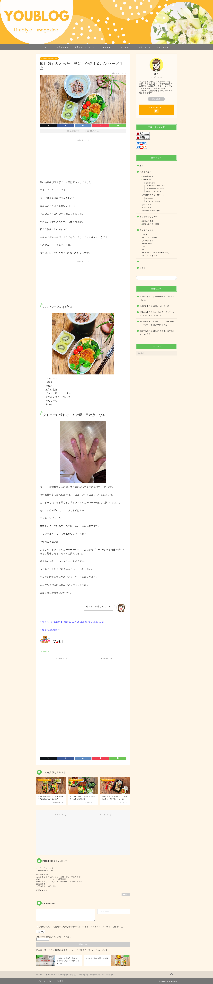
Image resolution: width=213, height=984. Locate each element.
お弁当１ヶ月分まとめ (153, 191)
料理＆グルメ (63, 47)
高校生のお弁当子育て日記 (49, 58)
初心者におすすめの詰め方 (155, 186)
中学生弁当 (147, 208)
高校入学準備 (147, 221)
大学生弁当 (147, 205)
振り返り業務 (147, 241)
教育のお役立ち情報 (150, 224)
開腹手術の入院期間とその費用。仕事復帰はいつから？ (157, 332)
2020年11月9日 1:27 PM (44, 870)
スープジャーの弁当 (152, 201)
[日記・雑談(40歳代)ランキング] (156, 138)
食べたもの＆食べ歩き (151, 211)
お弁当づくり (147, 179)
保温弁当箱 (45, 651)
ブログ (142, 262)
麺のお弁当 (149, 198)
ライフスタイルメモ (150, 256)
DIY (144, 250)
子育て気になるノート (84, 47)
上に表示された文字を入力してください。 (55, 937)
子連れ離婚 (147, 244)
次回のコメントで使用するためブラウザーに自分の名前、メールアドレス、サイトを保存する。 (81, 927)
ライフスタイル (107, 47)
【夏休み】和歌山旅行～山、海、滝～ (155, 306)
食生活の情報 (147, 176)
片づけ (145, 247)
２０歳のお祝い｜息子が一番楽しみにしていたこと (157, 298)
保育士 (142, 268)
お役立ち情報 (150, 183)
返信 (127, 894)
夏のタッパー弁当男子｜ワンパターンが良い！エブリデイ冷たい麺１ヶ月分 (157, 323)
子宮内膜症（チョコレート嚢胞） (156, 253)
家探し (145, 235)
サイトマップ (162, 47)
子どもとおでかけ (149, 238)
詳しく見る (156, 99)
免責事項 (60, 981)
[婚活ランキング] (156, 134)
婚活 (141, 166)
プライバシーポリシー (45, 981)
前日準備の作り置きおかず (155, 188)
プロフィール (126, 47)
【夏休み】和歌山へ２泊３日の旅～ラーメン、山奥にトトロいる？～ (157, 313)
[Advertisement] (83, 159)
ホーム (48, 47)
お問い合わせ (144, 47)
